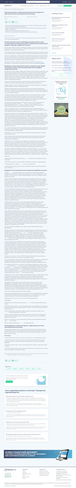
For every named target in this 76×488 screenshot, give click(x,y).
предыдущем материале (39, 63)
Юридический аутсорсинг (44, 475)
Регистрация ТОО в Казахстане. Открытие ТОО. (60, 65)
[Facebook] (10, 476)
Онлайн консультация (67, 5)
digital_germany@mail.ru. (15, 39)
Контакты (11, 1)
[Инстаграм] (8, 476)
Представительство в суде (44, 473)
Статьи (48, 5)
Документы (24, 472)
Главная (6, 1)
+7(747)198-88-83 (7, 473)
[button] (53, 90)
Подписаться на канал (50, 485)
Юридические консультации (44, 472)
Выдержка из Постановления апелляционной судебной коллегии (17, 30)
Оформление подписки (26, 473)
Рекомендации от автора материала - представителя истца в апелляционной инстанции (21, 31)
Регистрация (65, 1)
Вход (70, 1)
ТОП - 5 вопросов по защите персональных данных (61, 67)
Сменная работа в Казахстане (61, 470)
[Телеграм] (5, 476)
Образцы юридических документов (27, 5)
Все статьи (61, 74)
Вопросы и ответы (43, 5)
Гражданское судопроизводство (18, 9)
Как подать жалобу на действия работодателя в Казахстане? (62, 473)
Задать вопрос (9, 381)
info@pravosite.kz (7, 474)
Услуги (37, 5)
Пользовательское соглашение (10, 485)
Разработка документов (43, 470)
